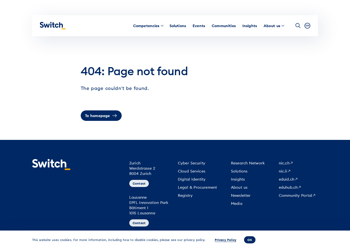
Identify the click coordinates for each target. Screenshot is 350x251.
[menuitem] (146, 25)
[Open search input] (298, 25)
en (307, 25)
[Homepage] (52, 26)
